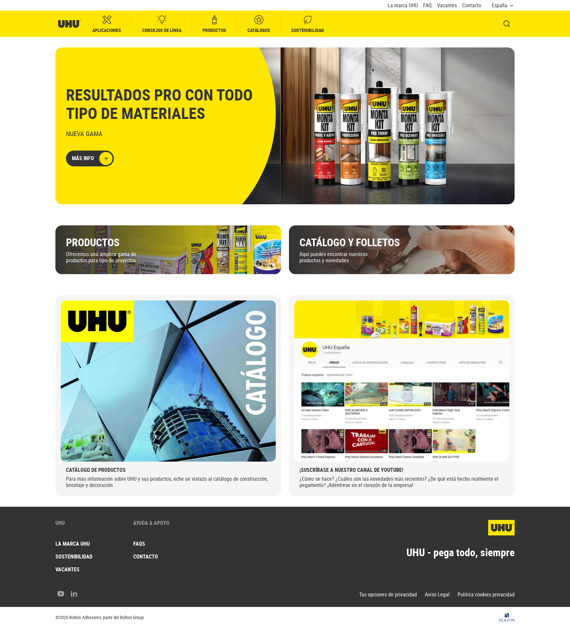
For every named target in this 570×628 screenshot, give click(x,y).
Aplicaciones (106, 30)
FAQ (427, 5)
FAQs (139, 543)
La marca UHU (403, 5)
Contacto (471, 5)
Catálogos (258, 30)
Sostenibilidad (307, 30)
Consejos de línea (161, 30)
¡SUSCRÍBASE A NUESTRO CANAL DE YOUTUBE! (351, 469)
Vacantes (447, 5)
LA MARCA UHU (72, 543)
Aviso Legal (437, 594)
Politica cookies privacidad (486, 594)
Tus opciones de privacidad (388, 594)
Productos (214, 30)
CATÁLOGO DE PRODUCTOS (96, 469)
